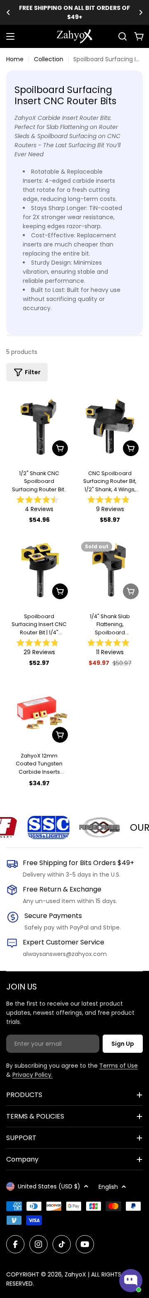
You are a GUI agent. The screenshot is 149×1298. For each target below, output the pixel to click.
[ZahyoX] (42, 827)
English (108, 1187)
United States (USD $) (49, 1186)
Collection (48, 59)
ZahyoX (75, 1274)
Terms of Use (118, 1065)
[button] (8, 12)
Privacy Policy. (32, 1075)
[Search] (122, 36)
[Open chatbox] (130, 1280)
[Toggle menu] (10, 36)
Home (15, 59)
